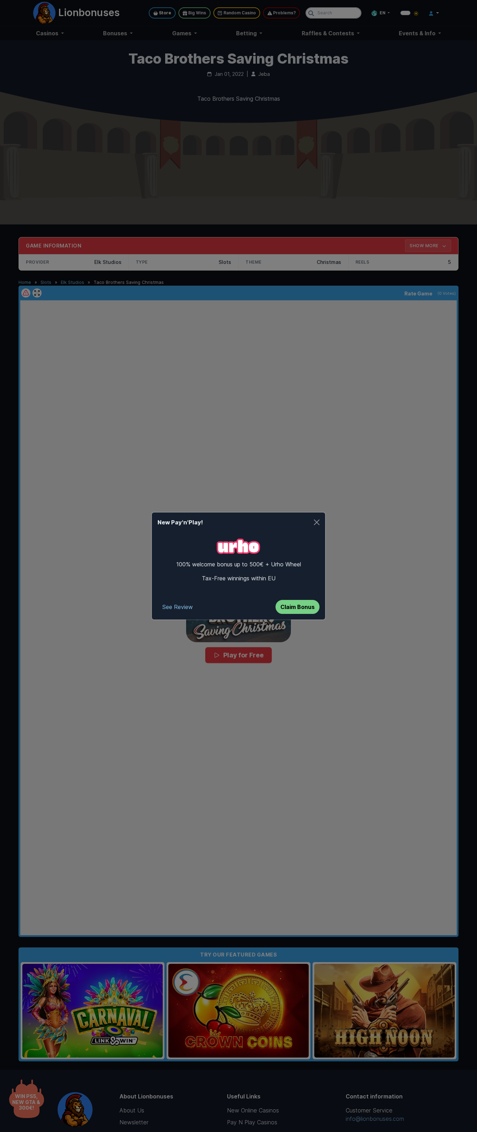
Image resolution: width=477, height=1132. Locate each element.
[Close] (316, 522)
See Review (177, 606)
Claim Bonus (297, 606)
